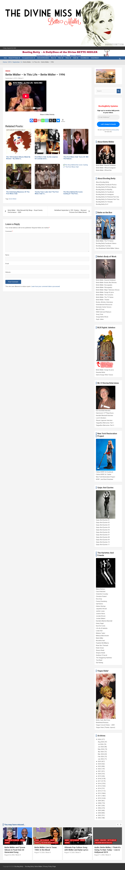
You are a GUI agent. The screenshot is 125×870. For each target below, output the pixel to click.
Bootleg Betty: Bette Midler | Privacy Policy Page (40, 866)
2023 (99, 766)
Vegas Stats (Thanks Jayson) (105, 727)
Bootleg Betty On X (102, 204)
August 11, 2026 (73, 855)
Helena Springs (101, 606)
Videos (60, 57)
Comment (9, 231)
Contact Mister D (95, 57)
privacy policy (115, 130)
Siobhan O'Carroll (101, 655)
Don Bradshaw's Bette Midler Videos (107, 248)
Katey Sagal (100, 623)
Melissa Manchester (102, 636)
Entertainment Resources (104, 304)
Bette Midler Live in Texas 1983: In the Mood (19, 848)
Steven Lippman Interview (104, 420)
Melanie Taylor (100, 633)
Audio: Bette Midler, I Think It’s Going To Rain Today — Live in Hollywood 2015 (81, 849)
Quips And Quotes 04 (103, 527)
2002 (99, 818)
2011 (99, 796)
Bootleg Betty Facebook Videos (106, 243)
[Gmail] (39, 119)
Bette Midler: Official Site (104, 170)
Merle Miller (99, 638)
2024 (99, 764)
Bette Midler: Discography (104, 285)
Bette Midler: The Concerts (104, 295)
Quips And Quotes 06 (103, 532)
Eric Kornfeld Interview (103, 410)
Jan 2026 (101, 759)
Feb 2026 (101, 756)
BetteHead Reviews (102, 722)
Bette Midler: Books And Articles (106, 282)
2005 (99, 810)
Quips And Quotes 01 (103, 520)
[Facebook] (31, 119)
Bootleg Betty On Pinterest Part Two (107, 199)
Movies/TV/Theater (13, 57)
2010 (99, 798)
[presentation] (118, 824)
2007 (99, 805)
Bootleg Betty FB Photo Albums (106, 187)
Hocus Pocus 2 (103, 842)
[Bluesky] (58, 119)
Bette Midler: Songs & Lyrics (105, 292)
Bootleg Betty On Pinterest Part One (107, 197)
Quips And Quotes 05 (103, 530)
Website (8, 272)
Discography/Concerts (27, 57)
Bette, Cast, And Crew (103, 720)
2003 (99, 815)
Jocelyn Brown (100, 616)
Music (52, 57)
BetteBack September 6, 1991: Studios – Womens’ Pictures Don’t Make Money (70, 211)
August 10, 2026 (103, 855)
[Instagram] (46, 119)
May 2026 (101, 749)
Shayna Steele (100, 653)
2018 (99, 778)
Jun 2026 (101, 747)
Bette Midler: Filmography (104, 287)
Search (119, 91)
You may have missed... (14, 824)
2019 (99, 776)
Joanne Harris (100, 613)
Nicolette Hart (100, 640)
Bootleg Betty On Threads (104, 202)
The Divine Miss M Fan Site (22, 842)
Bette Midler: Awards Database (106, 165)
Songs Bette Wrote (102, 317)
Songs (10, 842)
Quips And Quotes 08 (103, 537)
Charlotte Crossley (102, 594)
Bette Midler (13, 199)
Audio (10, 840)
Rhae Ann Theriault (102, 645)
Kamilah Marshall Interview (104, 415)
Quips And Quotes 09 (103, 540)
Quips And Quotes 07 (103, 535)
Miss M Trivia (100, 309)
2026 (99, 739)
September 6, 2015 (11, 78)
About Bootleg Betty (102, 182)
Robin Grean (100, 648)
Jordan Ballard (100, 618)
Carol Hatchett (100, 591)
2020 (99, 774)
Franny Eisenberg (101, 601)
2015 (99, 786)
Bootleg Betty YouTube (103, 246)
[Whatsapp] (43, 119)
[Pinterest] (35, 119)
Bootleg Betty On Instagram (105, 194)
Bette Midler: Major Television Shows (107, 290)
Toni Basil (99, 660)
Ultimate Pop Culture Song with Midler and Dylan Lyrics (50, 848)
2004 (99, 813)
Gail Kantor (99, 604)
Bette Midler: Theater (102, 300)
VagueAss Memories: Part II (105, 425)
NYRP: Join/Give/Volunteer (104, 479)
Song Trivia (99, 314)
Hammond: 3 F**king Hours (105, 413)
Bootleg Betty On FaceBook (105, 192)
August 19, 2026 (13, 852)
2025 (99, 761)
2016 (99, 783)
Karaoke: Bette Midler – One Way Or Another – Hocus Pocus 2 (110, 849)
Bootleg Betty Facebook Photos (106, 185)
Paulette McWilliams (102, 643)
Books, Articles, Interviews (104, 302)
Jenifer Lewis (100, 611)
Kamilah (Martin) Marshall (104, 621)
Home (5, 57)
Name (7, 255)
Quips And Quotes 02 (103, 522)
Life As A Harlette (101, 628)
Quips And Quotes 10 (103, 542)
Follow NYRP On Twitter (103, 474)
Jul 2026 (100, 744)
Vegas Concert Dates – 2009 (105, 725)
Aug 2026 (101, 742)
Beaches (76, 840)
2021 (99, 771)
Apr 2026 (101, 752)
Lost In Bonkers (101, 418)
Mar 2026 (101, 754)
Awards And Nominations (43, 57)
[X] (50, 119)
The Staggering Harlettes (104, 658)
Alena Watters (100, 589)
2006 (99, 808)
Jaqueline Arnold (101, 609)
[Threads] (54, 119)
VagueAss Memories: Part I (105, 423)
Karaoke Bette (100, 372)
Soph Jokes (100, 319)
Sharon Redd (100, 650)
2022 (99, 769)
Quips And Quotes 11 (103, 544)
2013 (99, 791)
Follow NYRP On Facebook (104, 472)
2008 (99, 803)
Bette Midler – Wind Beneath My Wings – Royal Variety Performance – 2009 (25, 211)
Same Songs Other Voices (104, 375)
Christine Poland (101, 596)
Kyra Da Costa (100, 626)
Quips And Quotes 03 (103, 525)
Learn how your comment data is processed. (45, 286)
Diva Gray (99, 599)
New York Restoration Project (105, 477)
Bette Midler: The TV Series (104, 241)
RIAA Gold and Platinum (103, 312)
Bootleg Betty (19, 866)
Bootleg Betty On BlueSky (104, 189)
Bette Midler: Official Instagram (106, 168)
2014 (99, 788)
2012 (99, 793)
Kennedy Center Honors (103, 307)
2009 (99, 801)
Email (7, 263)
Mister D (20, 78)
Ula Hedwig (99, 662)
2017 (99, 781)
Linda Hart (99, 631)
